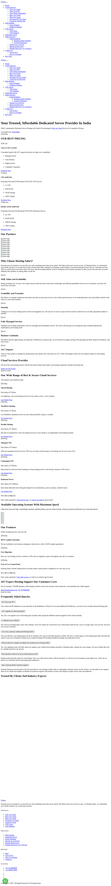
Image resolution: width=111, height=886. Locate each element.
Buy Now (8, 56)
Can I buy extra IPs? (8, 602)
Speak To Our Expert (8, 369)
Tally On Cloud (15, 9)
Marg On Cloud (15, 17)
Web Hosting (9, 23)
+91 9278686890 (11, 868)
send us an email (37, 500)
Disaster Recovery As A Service (20, 48)
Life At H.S (14, 52)
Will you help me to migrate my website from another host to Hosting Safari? (26, 643)
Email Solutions (15, 39)
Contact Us (9, 50)
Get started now (6, 132)
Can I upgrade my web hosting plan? (13, 611)
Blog (7, 853)
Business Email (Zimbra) (22, 41)
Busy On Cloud (15, 15)
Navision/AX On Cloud (18, 19)
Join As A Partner (15, 54)
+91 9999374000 (11, 870)
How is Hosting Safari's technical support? (15, 665)
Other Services (10, 37)
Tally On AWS (15, 11)
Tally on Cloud (57, 128)
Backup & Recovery (17, 46)
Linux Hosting (15, 25)
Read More (16, 132)
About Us (8, 859)
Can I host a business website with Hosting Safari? (18, 631)
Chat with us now (23, 500)
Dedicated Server (11, 35)
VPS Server (9, 29)
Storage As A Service (17, 45)
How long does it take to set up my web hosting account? (20, 654)
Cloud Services (10, 7)
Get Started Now (6, 400)
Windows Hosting (16, 27)
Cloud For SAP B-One (17, 21)
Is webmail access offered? (10, 620)
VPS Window (14, 33)
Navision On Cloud (12, 820)
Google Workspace (20, 43)
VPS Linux (13, 31)
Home (7, 5)
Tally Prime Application (18, 13)
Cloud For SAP (10, 822)
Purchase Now (6, 171)
